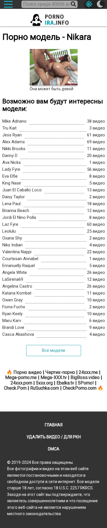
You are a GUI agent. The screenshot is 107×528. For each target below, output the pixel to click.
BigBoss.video (85, 377)
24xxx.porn (21, 383)
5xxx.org (44, 383)
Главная (53, 425)
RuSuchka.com (44, 388)
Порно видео (27, 372)
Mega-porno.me (21, 377)
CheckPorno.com (79, 388)
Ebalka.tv (65, 383)
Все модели (53, 350)
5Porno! (86, 383)
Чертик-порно (60, 372)
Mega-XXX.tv (54, 377)
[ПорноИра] (53, 18)
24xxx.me (88, 372)
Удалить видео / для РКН (54, 437)
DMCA (53, 449)
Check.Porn (15, 388)
